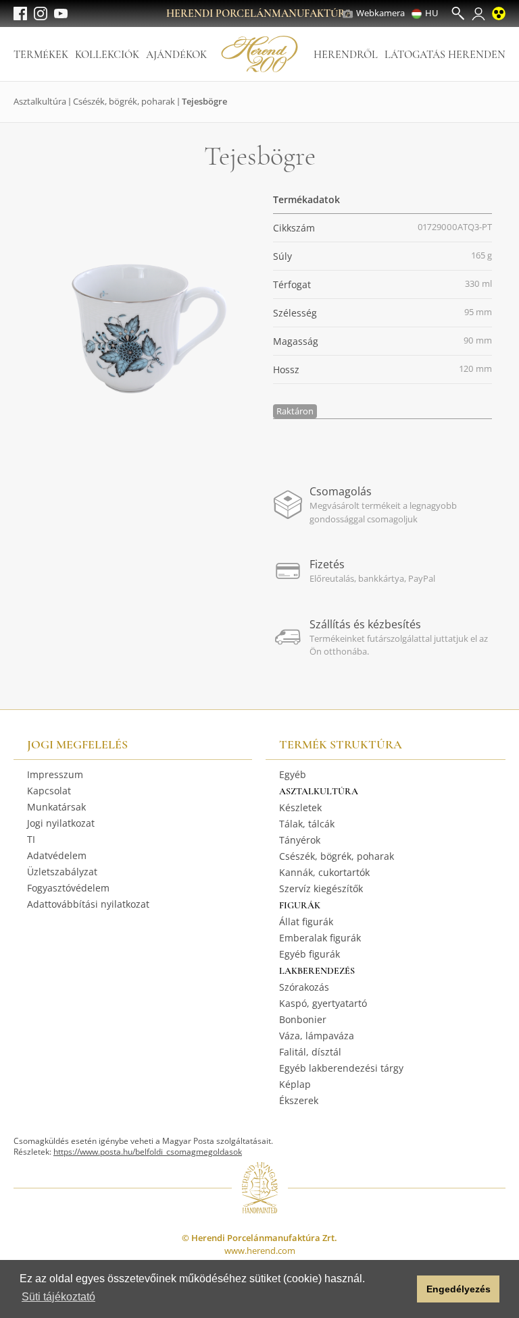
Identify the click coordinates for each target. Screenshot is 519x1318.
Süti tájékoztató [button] (58, 1296)
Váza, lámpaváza (316, 1035)
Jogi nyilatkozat (61, 823)
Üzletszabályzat (62, 871)
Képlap (295, 1084)
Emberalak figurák (320, 937)
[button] (403, 1289)
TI (31, 839)
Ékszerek (298, 1100)
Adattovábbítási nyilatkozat (88, 904)
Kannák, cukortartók (324, 872)
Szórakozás (304, 987)
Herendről (346, 54)
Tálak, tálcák (307, 823)
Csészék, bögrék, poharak (124, 101)
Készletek (300, 807)
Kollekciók (107, 54)
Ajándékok (176, 54)
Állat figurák (306, 921)
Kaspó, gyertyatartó (323, 1003)
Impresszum (55, 774)
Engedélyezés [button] (458, 1289)
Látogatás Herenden (445, 54)
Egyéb (292, 774)
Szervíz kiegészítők (321, 888)
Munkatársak (56, 806)
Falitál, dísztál (310, 1051)
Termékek (41, 54)
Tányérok (299, 839)
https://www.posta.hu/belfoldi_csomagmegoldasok (147, 1151)
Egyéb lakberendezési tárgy (341, 1068)
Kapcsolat (49, 790)
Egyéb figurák (309, 954)
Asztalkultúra (40, 101)
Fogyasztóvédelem (68, 887)
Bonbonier (302, 1019)
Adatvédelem (56, 855)
